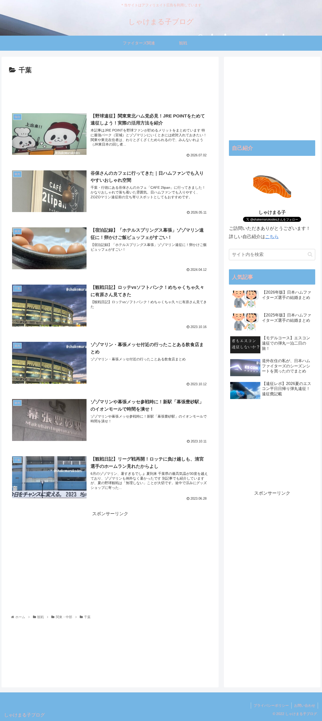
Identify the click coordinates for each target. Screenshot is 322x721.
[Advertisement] (110, 90)
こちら (272, 236)
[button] (310, 254)
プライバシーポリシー (271, 705)
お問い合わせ (304, 705)
